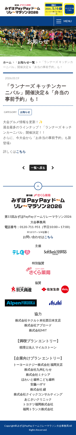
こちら (21, 151)
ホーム (7, 62)
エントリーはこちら (69, 9)
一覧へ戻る (38, 167)
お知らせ (25, 112)
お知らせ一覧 (26, 62)
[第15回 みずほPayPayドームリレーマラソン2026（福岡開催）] (23, 9)
